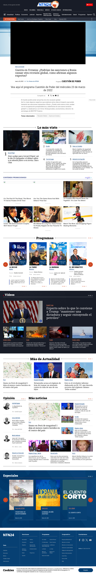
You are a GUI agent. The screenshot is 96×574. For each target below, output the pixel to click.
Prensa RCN (64, 558)
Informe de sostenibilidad (67, 547)
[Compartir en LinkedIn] (53, 96)
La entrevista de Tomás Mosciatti (45, 545)
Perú (4, 380)
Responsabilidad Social (67, 539)
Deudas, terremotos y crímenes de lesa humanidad (18, 457)
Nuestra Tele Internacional (47, 14)
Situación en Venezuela (18, 453)
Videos (9, 295)
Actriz (73, 453)
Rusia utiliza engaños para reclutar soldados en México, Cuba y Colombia (18, 423)
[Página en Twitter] (87, 540)
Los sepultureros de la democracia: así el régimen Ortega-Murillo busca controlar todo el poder (39, 458)
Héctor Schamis (18, 463)
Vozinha (77, 416)
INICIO (26, 10)
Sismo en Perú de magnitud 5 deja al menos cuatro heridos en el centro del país (16, 385)
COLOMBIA (32, 10)
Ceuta (27, 340)
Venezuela (5, 553)
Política (17, 14)
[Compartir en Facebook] (48, 96)
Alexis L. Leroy (18, 446)
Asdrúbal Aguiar (16, 403)
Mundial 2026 (62, 19)
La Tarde (33, 267)
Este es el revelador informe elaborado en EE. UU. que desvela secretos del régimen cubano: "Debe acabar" (79, 386)
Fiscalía (48, 146)
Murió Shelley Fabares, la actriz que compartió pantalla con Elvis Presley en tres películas (82, 457)
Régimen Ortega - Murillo (35, 453)
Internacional (6, 561)
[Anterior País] (92, 18)
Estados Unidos (7, 340)
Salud (75, 14)
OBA (63, 561)
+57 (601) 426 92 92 (86, 548)
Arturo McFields (16, 418)
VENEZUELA (40, 10)
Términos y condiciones (54, 568)
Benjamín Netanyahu (39, 380)
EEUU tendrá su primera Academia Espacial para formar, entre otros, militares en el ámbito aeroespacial (13, 344)
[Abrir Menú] (4, 14)
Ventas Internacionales (67, 553)
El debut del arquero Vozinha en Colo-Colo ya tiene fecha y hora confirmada (82, 421)
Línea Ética (64, 555)
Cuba (55, 19)
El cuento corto (75, 513)
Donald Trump (49, 305)
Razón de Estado (45, 555)
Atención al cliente (66, 542)
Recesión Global (42, 116)
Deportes (39, 14)
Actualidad (10, 14)
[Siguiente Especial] (90, 500)
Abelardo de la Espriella (79, 159)
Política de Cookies (45, 571)
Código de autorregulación (67, 550)
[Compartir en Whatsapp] (58, 96)
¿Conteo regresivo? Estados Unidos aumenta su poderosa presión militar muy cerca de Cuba (18, 282)
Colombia (5, 550)
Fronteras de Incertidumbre (20, 513)
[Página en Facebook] (79, 540)
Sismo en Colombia (77, 146)
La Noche (13, 267)
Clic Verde (44, 539)
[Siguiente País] (92, 20)
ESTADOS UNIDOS (56, 10)
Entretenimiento (67, 14)
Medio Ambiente (16, 435)
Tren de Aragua (50, 159)
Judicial (31, 14)
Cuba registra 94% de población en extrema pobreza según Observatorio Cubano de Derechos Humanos (78, 281)
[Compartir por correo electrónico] (55, 96)
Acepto (85, 570)
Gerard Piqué (11, 153)
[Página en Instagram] (83, 540)
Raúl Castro (21, 19)
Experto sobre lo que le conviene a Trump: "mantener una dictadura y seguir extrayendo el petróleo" (69, 313)
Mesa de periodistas (44, 552)
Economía (24, 14)
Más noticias (38, 398)
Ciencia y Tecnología (56, 14)
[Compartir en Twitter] (51, 96)
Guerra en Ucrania (19, 66)
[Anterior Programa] (5, 264)
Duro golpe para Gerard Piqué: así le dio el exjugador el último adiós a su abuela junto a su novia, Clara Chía (23, 159)
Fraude (51, 340)
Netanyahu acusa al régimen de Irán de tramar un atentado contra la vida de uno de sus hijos (47, 386)
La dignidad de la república (17, 406)
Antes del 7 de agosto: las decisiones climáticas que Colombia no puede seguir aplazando (19, 440)
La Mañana (54, 267)
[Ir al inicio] (10, 538)
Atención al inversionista (67, 545)
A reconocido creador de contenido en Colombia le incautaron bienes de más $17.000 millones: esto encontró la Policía (56, 151)
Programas (82, 14)
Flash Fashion (53, 542)
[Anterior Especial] (5, 500)
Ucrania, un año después (48, 513)
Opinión (89, 14)
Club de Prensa (53, 539)
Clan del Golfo (54, 453)
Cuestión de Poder (71, 81)
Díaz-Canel (48, 19)
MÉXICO (47, 10)
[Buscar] (94, 14)
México (4, 555)
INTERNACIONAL (67, 10)
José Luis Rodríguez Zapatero (35, 19)
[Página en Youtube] (90, 540)
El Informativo (76, 267)
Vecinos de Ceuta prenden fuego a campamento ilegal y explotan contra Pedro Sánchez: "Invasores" (36, 344)
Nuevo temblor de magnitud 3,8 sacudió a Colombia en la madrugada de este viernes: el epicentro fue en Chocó (82, 151)
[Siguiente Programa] (90, 264)
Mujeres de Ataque (52, 552)
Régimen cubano (69, 380)
